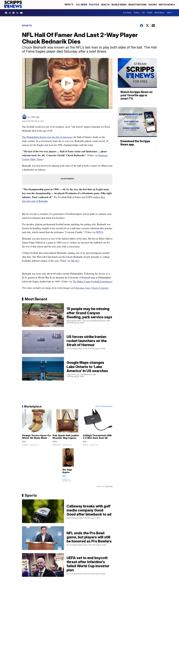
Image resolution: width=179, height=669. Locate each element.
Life (143, 12)
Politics (94, 4)
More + (170, 12)
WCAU (74, 260)
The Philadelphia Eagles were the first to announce (47, 137)
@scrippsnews (22, 13)
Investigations (137, 4)
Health (105, 4)
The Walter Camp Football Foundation (92, 281)
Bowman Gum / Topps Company (92, 287)
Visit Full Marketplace (103, 406)
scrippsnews (6, 13)
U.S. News (81, 4)
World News (119, 4)
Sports (27, 25)
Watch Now (166, 4)
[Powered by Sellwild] (108, 486)
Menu (68, 4)
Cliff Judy (35, 117)
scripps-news (14, 13)
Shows (152, 4)
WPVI (99, 232)
